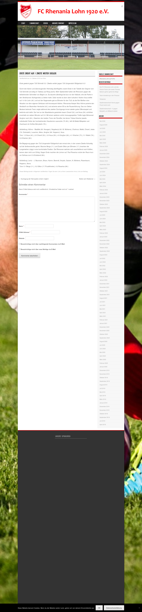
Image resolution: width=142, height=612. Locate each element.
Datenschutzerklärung (114, 608)
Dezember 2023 (104, 197)
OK (99, 608)
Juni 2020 (103, 348)
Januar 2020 (103, 367)
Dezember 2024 (104, 153)
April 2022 (103, 269)
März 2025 (103, 143)
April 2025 (103, 139)
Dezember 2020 (104, 327)
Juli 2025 (102, 128)
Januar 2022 (103, 280)
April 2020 (103, 356)
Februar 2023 (104, 233)
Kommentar (23, 194)
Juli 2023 (102, 215)
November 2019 (104, 374)
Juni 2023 (103, 219)
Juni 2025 (103, 132)
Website (21, 238)
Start (23, 23)
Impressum (72, 23)
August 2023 (103, 211)
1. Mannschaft (34, 23)
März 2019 (103, 399)
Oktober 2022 (104, 247)
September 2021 (105, 294)
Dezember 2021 (104, 284)
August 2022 (103, 255)
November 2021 (104, 287)
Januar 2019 (103, 403)
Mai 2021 (102, 309)
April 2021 (103, 312)
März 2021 (103, 316)
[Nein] (139, 608)
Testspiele (103, 99)
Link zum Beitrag (83, 171)
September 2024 (105, 164)
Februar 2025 (104, 146)
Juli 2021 (102, 302)
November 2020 (104, 330)
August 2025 (103, 125)
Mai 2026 (102, 121)
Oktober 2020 (104, 334)
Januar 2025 (103, 150)
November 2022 (104, 244)
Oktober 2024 (104, 161)
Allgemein (37, 171)
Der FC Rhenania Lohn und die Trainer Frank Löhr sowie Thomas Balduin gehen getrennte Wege (110, 89)
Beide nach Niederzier (87, 179)
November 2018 (104, 410)
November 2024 (104, 157)
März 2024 (103, 186)
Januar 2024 (103, 193)
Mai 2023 (102, 222)
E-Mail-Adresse (24, 232)
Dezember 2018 (104, 406)
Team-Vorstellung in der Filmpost (109, 95)
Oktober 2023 (104, 204)
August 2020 (103, 341)
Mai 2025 (102, 135)
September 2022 (105, 251)
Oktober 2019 (104, 377)
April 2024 (103, 182)
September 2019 (105, 381)
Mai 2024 (102, 179)
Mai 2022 (102, 265)
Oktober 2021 (104, 291)
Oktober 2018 (104, 414)
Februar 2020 (104, 363)
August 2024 (103, 168)
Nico (44, 78)
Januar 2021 (103, 323)
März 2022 (103, 273)
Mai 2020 (102, 352)
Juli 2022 (102, 258)
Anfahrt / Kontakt (58, 23)
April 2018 (103, 424)
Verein (45, 23)
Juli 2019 (102, 388)
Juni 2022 (103, 262)
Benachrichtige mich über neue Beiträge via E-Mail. (38, 249)
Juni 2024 (103, 175)
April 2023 (103, 226)
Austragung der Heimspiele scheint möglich (34, 179)
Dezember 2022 (104, 240)
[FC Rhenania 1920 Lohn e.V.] (68, 11)
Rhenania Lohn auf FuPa (107, 79)
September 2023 (105, 208)
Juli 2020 (102, 345)
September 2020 (105, 338)
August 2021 (103, 298)
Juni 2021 (103, 305)
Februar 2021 (104, 320)
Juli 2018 (102, 421)
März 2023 (103, 229)
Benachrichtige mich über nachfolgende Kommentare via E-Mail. (43, 244)
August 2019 (103, 385)
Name (21, 226)
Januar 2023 (103, 237)
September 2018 (105, 417)
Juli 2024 (102, 172)
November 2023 (104, 200)
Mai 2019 (102, 392)
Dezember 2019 (104, 370)
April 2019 (103, 395)
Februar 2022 (104, 276)
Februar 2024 (104, 190)
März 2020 (103, 359)
